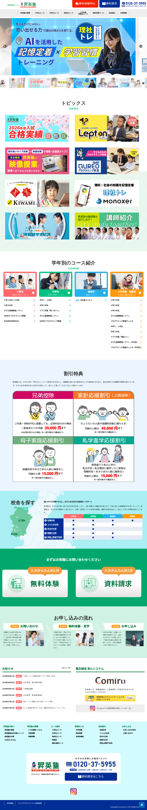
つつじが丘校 (52, 524)
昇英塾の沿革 (9, 736)
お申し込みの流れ (129, 730)
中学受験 (79, 730)
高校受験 (79, 733)
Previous (5, 46)
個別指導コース (98, 13)
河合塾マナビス (84, 300)
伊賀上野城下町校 (54, 537)
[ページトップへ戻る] (142, 805)
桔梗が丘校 (52, 533)
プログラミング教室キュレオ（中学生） (126, 347)
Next (141, 46)
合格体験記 (80, 736)
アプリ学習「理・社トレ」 (50, 310)
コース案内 (55, 726)
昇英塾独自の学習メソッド (14, 733)
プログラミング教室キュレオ (122, 321)
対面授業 (31, 733)
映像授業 (31, 736)
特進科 (54, 740)
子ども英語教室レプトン (13, 310)
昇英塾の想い (8, 726)
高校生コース (68, 13)
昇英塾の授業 (25, 13)
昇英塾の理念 (9, 730)
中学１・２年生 (46, 300)
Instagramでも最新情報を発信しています (112, 708)
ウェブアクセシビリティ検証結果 (30, 803)
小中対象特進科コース (83, 13)
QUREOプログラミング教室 (15, 316)
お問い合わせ (128, 733)
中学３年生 (44, 305)
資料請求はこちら (93, 776)
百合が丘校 (52, 528)
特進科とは (79, 726)
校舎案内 (112, 13)
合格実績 (123, 13)
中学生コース (54, 13)
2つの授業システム (35, 730)
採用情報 (10, 803)
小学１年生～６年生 (12, 300)
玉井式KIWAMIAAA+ (11, 321)
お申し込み (126, 726)
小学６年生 (8, 305)
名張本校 (51, 520)
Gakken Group (10, 740)
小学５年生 (115, 305)
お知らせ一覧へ (66, 668)
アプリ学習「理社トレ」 (120, 337)
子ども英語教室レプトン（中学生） (124, 342)
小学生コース (39, 13)
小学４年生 (115, 300)
